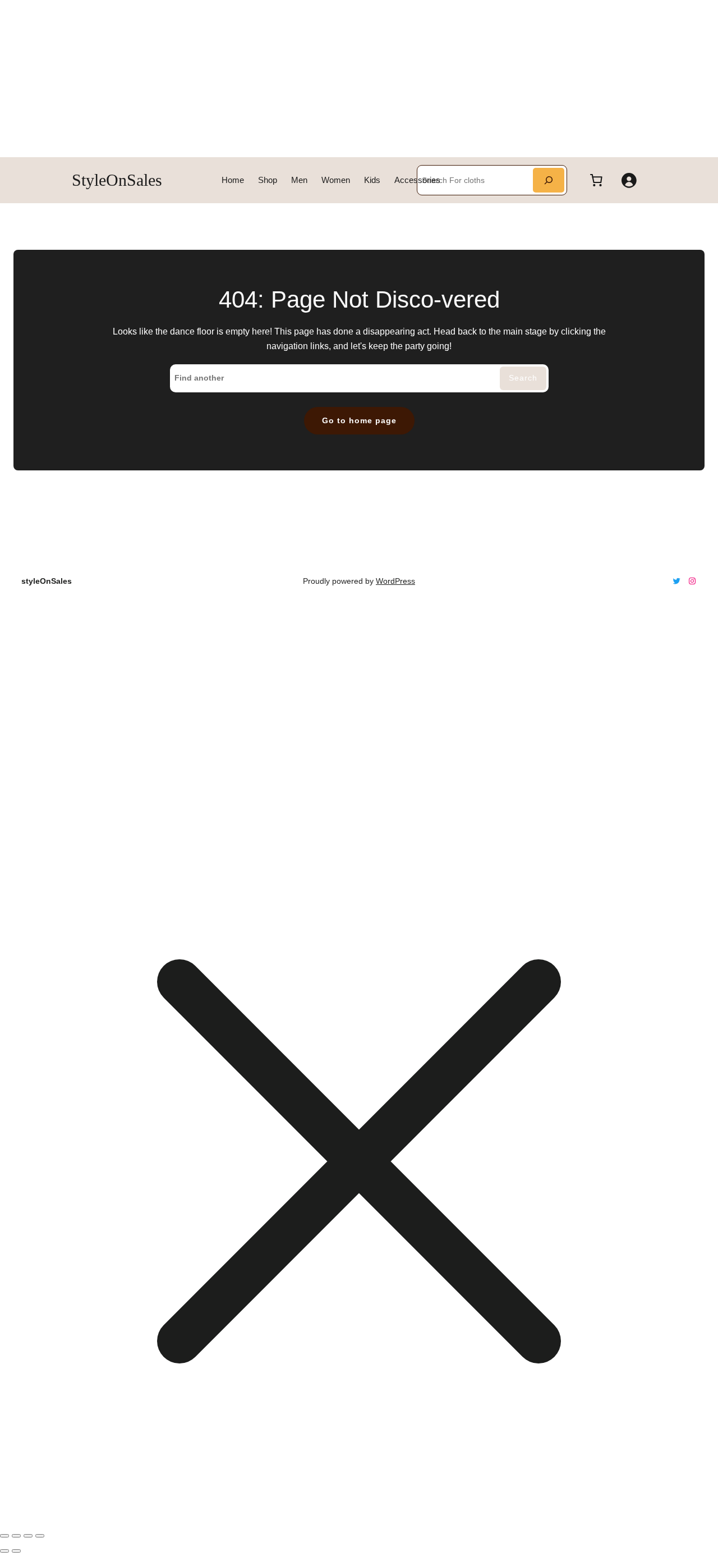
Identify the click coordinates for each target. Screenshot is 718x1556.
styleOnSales (117, 180)
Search (523, 377)
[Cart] (596, 180)
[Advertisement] (336, 78)
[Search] (548, 180)
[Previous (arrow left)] (4, 1551)
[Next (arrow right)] (16, 1551)
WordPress (395, 580)
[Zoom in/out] (4, 1535)
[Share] (28, 1535)
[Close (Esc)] (39, 1535)
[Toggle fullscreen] (16, 1535)
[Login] (628, 180)
